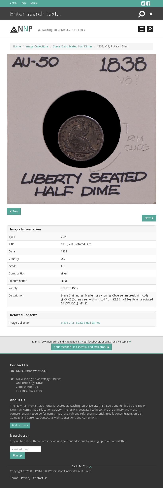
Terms (14, 478)
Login (33, 3)
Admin (13, 3)
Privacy (25, 478)
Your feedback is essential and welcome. (80, 347)
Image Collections (37, 46)
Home (17, 46)
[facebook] (148, 3)
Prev (15, 211)
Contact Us (40, 478)
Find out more (20, 425)
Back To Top (80, 466)
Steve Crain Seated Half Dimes (72, 46)
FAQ (23, 3)
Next (148, 218)
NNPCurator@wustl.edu (31, 371)
